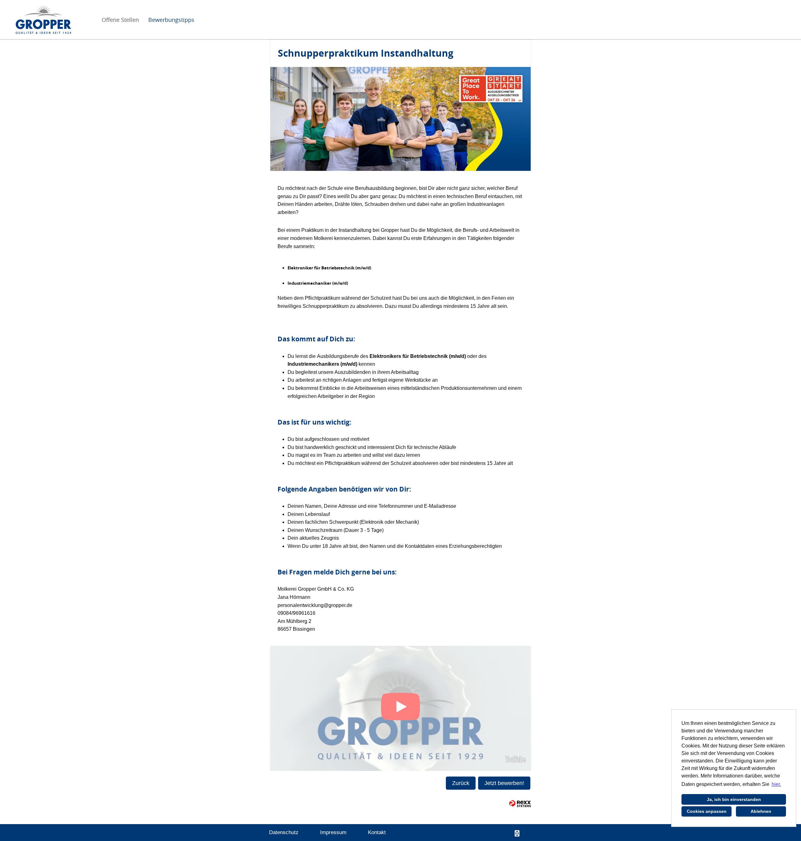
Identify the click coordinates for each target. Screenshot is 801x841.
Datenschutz (283, 832)
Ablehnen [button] (761, 811)
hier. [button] (776, 784)
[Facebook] (517, 833)
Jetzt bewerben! (504, 783)
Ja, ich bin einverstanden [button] (734, 799)
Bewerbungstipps (171, 19)
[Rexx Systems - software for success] (520, 803)
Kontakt (377, 832)
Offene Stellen (120, 19)
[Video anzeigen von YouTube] (400, 708)
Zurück (460, 783)
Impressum (333, 832)
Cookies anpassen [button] (707, 811)
